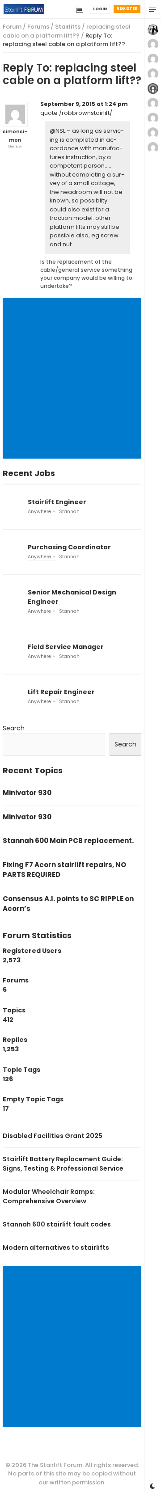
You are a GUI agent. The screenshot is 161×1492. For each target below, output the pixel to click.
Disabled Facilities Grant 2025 (52, 1135)
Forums (38, 26)
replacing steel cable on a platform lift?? (67, 31)
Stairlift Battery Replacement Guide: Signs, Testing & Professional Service (63, 1164)
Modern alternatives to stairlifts (56, 1247)
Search (14, 728)
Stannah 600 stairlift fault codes (57, 1224)
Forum (12, 26)
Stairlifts (67, 26)
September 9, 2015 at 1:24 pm (84, 104)
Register (127, 8)
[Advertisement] (80, 378)
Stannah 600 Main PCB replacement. (68, 840)
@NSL (57, 130)
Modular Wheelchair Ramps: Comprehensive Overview (49, 1196)
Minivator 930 (27, 792)
